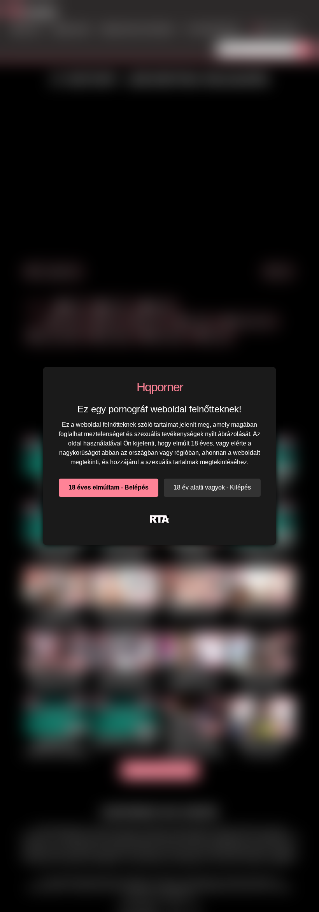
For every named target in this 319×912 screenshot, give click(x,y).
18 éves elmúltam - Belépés (108, 487)
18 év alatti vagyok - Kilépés (212, 487)
